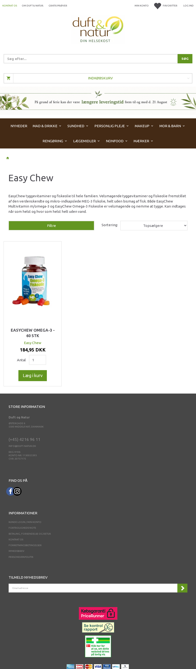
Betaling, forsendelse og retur (30, 533)
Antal (22, 360)
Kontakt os (9, 5)
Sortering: (110, 225)
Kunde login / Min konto (25, 522)
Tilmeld (182, 588)
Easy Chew (32, 343)
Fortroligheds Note (22, 527)
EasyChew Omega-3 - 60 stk (33, 333)
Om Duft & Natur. (33, 5)
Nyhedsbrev (16, 551)
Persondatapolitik (21, 557)
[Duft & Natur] (98, 29)
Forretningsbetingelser (25, 545)
